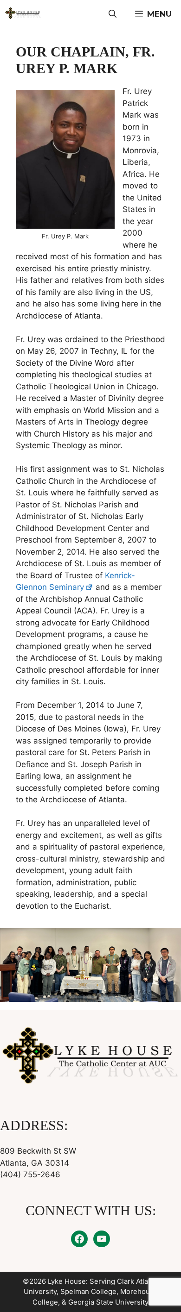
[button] (112, 14)
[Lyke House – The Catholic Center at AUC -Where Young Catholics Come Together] (23, 14)
